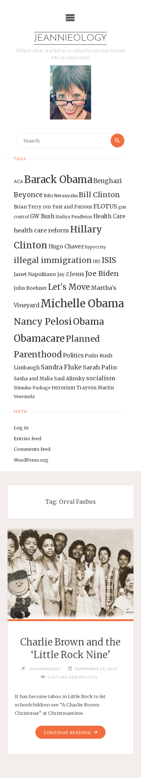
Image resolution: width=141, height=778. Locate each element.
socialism (100, 378)
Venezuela (24, 396)
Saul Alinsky (69, 378)
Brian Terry (28, 207)
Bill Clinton (99, 194)
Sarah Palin (100, 367)
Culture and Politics (72, 677)
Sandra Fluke (61, 367)
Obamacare (39, 338)
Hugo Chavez (66, 246)
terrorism (63, 388)
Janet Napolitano (35, 274)
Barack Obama (58, 179)
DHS (47, 207)
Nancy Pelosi (43, 321)
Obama (88, 321)
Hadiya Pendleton (73, 216)
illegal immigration (53, 260)
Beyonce (28, 195)
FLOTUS (105, 206)
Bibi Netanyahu (61, 195)
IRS (97, 261)
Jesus (77, 274)
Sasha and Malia (33, 379)
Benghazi (107, 181)
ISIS (109, 260)
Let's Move (69, 287)
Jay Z (63, 274)
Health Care (109, 216)
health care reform (41, 230)
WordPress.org (31, 460)
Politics (73, 355)
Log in (21, 427)
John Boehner (30, 288)
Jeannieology (70, 38)
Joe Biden (102, 273)
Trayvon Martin (95, 388)
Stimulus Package (32, 387)
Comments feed (32, 449)
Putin (91, 355)
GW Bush (42, 216)
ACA (18, 181)
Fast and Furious (72, 207)
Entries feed (27, 438)
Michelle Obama (82, 303)
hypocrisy (95, 247)
